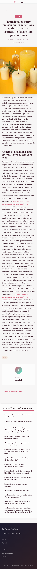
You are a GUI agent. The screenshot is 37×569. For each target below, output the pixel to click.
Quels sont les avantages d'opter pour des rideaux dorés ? (17, 437)
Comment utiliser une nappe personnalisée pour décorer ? (14, 465)
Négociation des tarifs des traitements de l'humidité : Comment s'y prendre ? (18, 472)
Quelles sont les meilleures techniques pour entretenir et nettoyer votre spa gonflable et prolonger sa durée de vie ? (18, 510)
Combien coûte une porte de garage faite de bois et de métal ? (18, 478)
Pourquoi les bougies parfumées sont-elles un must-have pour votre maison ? (17, 204)
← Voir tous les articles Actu (12, 392)
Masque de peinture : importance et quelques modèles (16, 444)
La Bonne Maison (10, 529)
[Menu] (22, 1)
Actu (10, 11)
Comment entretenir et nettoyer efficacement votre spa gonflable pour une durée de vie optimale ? (17, 430)
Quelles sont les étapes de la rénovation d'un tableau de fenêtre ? (18, 496)
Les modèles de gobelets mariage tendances (15, 485)
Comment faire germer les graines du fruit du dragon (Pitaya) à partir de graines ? (17, 451)
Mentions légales (7, 553)
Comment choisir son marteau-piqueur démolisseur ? (18, 416)
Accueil (4, 11)
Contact (4, 557)
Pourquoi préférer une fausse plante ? (17, 490)
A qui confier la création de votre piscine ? (18, 422)
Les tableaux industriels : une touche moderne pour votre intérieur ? (17, 502)
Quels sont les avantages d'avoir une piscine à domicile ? (16, 459)
